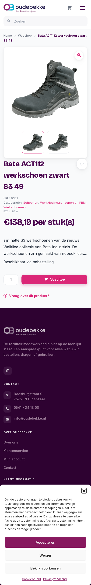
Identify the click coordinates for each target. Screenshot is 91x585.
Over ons (11, 442)
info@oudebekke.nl (30, 418)
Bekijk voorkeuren (45, 568)
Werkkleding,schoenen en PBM (63, 202)
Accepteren (45, 542)
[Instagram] (8, 371)
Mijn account (14, 459)
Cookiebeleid (31, 579)
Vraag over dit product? (29, 296)
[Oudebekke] (25, 331)
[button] (84, 490)
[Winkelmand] (69, 8)
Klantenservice (16, 451)
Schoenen (30, 202)
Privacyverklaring (55, 579)
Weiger (45, 555)
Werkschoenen (15, 207)
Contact (10, 468)
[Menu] (82, 8)
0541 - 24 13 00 (26, 407)
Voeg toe (57, 279)
